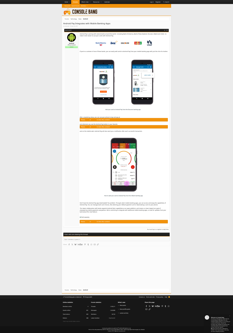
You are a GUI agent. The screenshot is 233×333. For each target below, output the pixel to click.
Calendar (107, 2)
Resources (96, 2)
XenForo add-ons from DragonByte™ (111, 329)
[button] (69, 2)
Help (166, 297)
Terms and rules (150, 297)
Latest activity (124, 313)
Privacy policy (159, 297)
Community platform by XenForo (116, 328)
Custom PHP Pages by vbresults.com (116, 331)
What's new (84, 2)
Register (94, 120)
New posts (67, 6)
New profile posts (125, 309)
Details (142, 329)
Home (66, 2)
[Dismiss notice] (229, 316)
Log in (88, 120)
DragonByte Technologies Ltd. (133, 329)
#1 (167, 30)
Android (67, 26)
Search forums (75, 6)
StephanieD (112, 318)
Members (83, 6)
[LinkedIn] (78, 244)
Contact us (142, 297)
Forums (75, 2)
